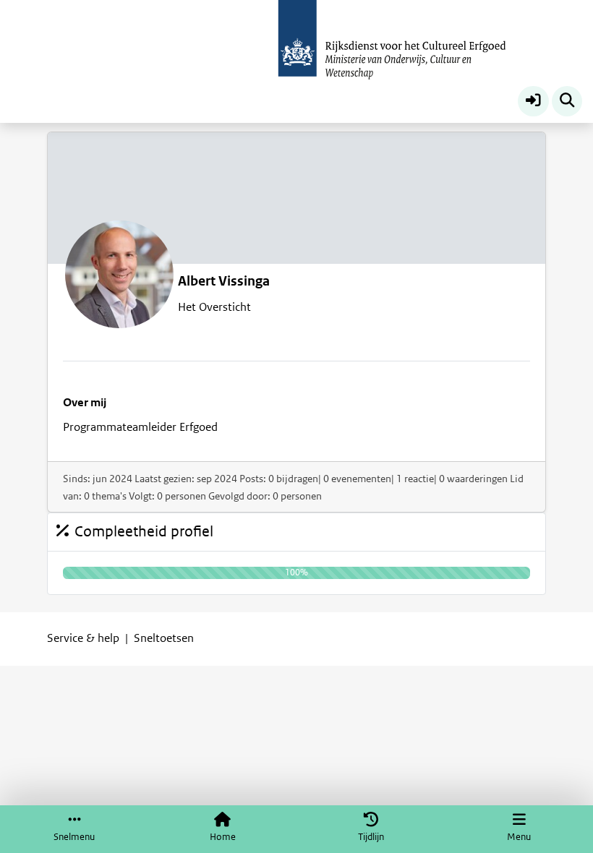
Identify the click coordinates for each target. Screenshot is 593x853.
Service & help (83, 638)
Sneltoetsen (164, 638)
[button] (533, 101)
